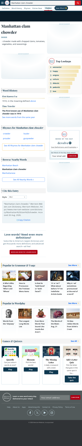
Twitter (37, 413)
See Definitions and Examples (63, 147)
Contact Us (46, 407)
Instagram (52, 413)
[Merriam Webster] (64, 134)
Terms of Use (70, 407)
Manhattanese (8, 173)
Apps (24, 407)
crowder (6, 133)
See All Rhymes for (23, 145)
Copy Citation (24, 220)
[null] (70, 143)
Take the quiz (72, 378)
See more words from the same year (18, 117)
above (33, 101)
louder (26, 133)
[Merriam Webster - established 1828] (7, 3)
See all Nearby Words (22, 179)
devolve (63, 143)
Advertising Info (34, 407)
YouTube (45, 413)
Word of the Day (64, 139)
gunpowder (29, 138)
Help (9, 407)
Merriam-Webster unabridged (23, 252)
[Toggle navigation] (2, 2)
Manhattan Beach (10, 165)
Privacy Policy (58, 407)
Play (10, 369)
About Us (16, 407)
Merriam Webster (7, 397)
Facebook (30, 413)
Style (4, 197)
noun (4, 37)
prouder (6, 138)
